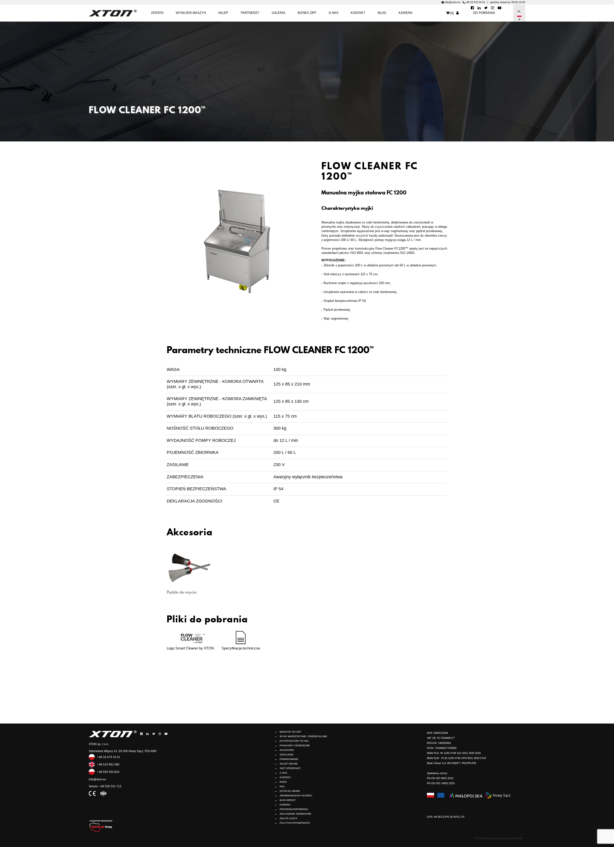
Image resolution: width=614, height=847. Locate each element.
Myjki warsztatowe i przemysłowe (303, 736)
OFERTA (157, 13)
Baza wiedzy (288, 800)
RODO (283, 782)
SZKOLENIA (287, 754)
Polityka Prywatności (295, 823)
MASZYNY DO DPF (290, 731)
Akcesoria (287, 750)
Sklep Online (289, 763)
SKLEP (223, 13)
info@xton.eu (452, 2)
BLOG (382, 13)
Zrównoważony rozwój (296, 795)
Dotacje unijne (290, 791)
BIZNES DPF (307, 13)
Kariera (406, 13)
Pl (519, 11)
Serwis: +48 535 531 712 (105, 786)
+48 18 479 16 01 (475, 2)
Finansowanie (289, 759)
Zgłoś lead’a (288, 818)
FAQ (282, 786)
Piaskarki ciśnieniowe (295, 745)
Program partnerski (294, 809)
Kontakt (285, 777)
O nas (333, 13)
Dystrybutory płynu (294, 741)
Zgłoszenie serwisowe (295, 813)
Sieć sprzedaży (290, 768)
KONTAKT (358, 13)
